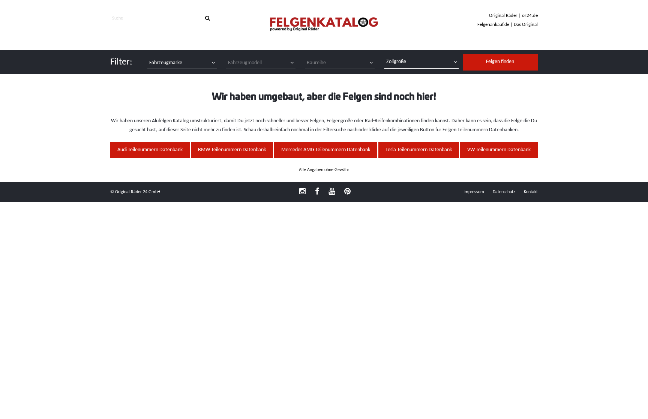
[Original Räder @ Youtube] (331, 192)
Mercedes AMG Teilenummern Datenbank (325, 150)
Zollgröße (396, 62)
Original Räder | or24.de (513, 15)
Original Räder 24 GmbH (137, 192)
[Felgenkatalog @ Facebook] (317, 192)
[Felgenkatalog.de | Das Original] (324, 25)
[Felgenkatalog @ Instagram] (302, 192)
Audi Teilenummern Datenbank (150, 150)
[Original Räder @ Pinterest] (347, 192)
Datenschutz (504, 192)
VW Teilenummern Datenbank (499, 150)
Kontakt (531, 192)
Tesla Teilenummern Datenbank (419, 150)
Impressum (474, 192)
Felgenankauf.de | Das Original (507, 24)
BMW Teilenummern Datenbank (232, 150)
